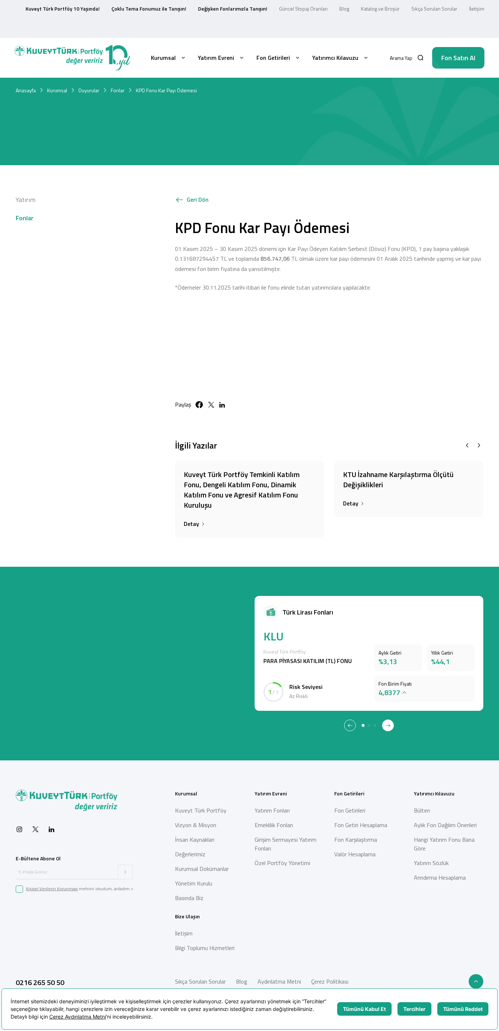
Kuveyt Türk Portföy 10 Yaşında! (63, 8)
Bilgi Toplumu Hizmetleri (205, 947)
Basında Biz (189, 898)
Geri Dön (198, 199)
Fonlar (118, 90)
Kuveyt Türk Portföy (200, 810)
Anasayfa (26, 90)
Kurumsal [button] (163, 57)
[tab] (363, 725)
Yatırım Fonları (272, 810)
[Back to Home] (72, 57)
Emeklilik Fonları (274, 825)
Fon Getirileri (349, 810)
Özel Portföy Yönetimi (282, 862)
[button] (406, 58)
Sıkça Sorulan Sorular (434, 8)
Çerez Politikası (329, 981)
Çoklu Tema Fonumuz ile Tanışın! (148, 8)
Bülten (422, 810)
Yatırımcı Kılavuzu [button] (335, 57)
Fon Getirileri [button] (273, 57)
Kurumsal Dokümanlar (202, 868)
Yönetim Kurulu (193, 883)
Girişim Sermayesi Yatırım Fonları (285, 844)
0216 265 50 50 (40, 982)
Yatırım (25, 200)
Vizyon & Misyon (195, 825)
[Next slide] (479, 445)
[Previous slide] (467, 445)
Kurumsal (57, 90)
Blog (344, 8)
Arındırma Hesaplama (440, 877)
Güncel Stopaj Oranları (303, 8)
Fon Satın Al (458, 58)
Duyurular (89, 90)
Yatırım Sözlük (431, 862)
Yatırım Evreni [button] (216, 57)
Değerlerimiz (190, 854)
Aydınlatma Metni (279, 981)
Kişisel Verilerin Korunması (52, 888)
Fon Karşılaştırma (355, 839)
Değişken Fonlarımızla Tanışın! (232, 8)
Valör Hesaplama (355, 854)
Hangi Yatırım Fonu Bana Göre (444, 844)
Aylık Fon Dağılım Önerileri (445, 825)
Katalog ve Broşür (380, 8)
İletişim (476, 8)
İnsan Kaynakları (194, 839)
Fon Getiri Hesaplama (360, 825)
